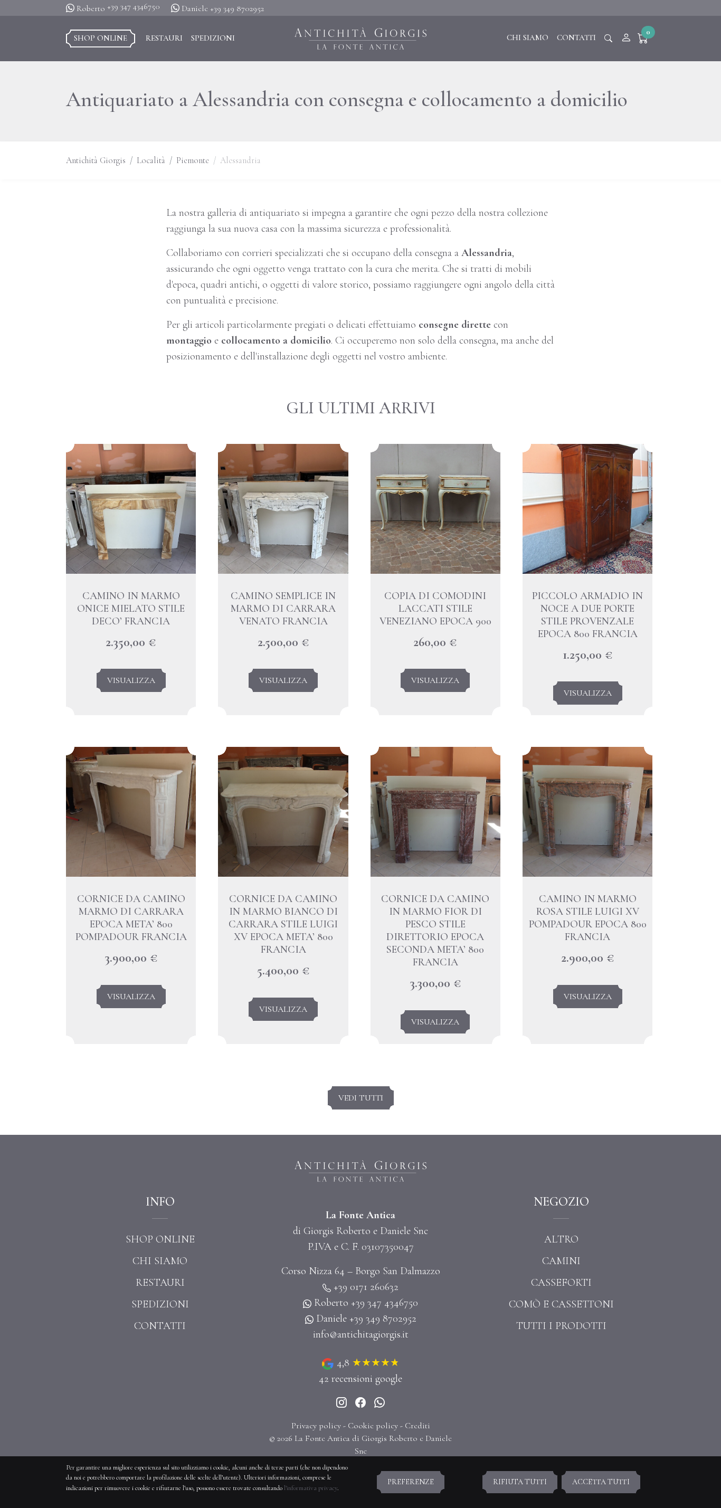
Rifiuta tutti (520, 1481)
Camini (561, 1261)
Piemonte (192, 160)
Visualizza (131, 680)
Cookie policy (373, 1425)
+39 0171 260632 (366, 1287)
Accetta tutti (601, 1481)
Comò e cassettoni (561, 1304)
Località (151, 160)
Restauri (164, 38)
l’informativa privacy (310, 1488)
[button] (645, 38)
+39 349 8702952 (237, 8)
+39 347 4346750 (133, 6)
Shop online (100, 38)
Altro (561, 1239)
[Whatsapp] (379, 1403)
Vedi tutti (360, 1098)
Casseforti (561, 1282)
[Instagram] (341, 1403)
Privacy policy (316, 1425)
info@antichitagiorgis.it (361, 1334)
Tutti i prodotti (561, 1326)
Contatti (576, 37)
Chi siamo (527, 37)
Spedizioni (213, 38)
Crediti (417, 1425)
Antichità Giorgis (96, 160)
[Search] (608, 38)
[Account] (625, 38)
